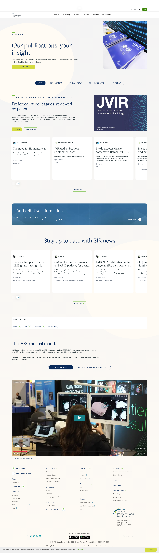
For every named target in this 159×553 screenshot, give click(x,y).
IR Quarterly (76, 83)
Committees (16, 498)
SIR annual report (61, 367)
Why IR (48, 490)
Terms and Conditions (95, 546)
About (116, 480)
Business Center (51, 475)
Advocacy (50, 502)
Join (145, 9)
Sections (15, 495)
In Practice (50, 468)
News (81, 494)
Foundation (16, 483)
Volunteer (15, 502)
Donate (15, 479)
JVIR (40, 83)
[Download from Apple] (74, 538)
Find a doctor (118, 475)
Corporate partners (120, 500)
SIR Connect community (20, 505)
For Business (118, 490)
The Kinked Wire (96, 83)
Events (82, 472)
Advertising (117, 497)
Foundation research (87, 506)
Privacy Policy (50, 546)
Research (83, 499)
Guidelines (49, 472)
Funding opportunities (53, 497)
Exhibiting (116, 494)
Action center (50, 506)
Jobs (13, 508)
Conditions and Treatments (122, 472)
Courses (83, 475)
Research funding (86, 503)
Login (134, 9)
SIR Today (116, 83)
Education (84, 468)
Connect (15, 491)
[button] (23, 67)
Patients (116, 468)
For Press (117, 485)
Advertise (83, 546)
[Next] (18, 183)
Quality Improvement (53, 478)
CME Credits (84, 478)
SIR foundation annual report (92, 367)
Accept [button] (150, 550)
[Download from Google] (85, 538)
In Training (50, 487)
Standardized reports (53, 481)
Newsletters (56, 83)
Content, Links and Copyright (67, 546)
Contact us (109, 546)
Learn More (79, 549)
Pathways (49, 493)
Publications (85, 484)
